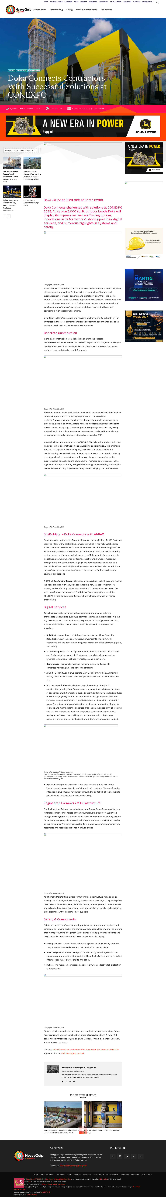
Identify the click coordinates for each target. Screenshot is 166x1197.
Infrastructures (21, 70)
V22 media (103, 1179)
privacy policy (99, 1174)
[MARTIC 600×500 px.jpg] (144, 303)
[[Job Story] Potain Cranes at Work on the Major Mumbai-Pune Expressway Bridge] (32, 163)
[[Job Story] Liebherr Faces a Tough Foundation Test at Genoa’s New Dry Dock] (12, 163)
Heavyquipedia (146, 1174)
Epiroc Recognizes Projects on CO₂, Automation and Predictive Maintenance (10, 205)
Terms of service (112, 1174)
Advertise (77, 1174)
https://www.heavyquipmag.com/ (73, 1071)
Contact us (135, 1174)
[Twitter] (140, 1156)
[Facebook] (63, 1081)
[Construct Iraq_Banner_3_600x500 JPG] (144, 262)
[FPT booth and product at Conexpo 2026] (32, 191)
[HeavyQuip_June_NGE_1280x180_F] (83, 139)
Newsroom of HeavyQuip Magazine (26, 109)
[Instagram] (66, 1081)
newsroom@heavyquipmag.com (73, 1165)
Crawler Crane (8, 168)
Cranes (26, 168)
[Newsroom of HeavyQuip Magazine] (53, 1074)
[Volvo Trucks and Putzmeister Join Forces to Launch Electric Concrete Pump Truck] (63, 1114)
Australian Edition (47, 1174)
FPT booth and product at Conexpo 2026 (31, 202)
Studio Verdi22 (32, 1195)
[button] (157, 3)
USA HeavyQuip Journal (72, 1053)
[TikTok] (133, 1156)
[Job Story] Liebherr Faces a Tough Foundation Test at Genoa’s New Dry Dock (11, 176)
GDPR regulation (59, 1184)
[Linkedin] (70, 1081)
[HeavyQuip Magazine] (19, 10)
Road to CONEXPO (34, 70)
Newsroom (125, 1174)
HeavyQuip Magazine (63, 1179)
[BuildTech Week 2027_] (144, 344)
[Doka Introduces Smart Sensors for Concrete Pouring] (103, 1114)
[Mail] (74, 1081)
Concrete (11, 70)
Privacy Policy (47, 1184)
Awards (6, 197)
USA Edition (60, 1174)
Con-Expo (27, 197)
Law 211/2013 (45, 1192)
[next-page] (9, 216)
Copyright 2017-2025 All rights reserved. (40, 1179)
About (69, 1174)
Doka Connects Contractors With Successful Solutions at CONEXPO (86, 1049)
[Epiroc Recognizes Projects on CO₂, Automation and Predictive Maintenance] (12, 191)
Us (29, 1182)
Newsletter (87, 1174)
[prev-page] (4, 216)
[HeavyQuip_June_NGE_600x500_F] (144, 176)
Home (36, 1174)
